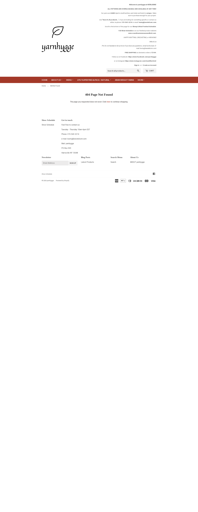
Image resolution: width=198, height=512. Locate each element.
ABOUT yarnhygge (137, 162)
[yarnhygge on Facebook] (154, 174)
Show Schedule (48, 125)
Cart (151, 70)
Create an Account (149, 65)
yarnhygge (50, 180)
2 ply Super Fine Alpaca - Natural (93, 80)
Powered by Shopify (62, 180)
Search (113, 162)
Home (44, 80)
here (108, 102)
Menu (69, 80)
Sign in (136, 65)
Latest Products (87, 162)
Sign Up (73, 163)
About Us (56, 80)
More (140, 80)
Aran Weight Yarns (124, 80)
